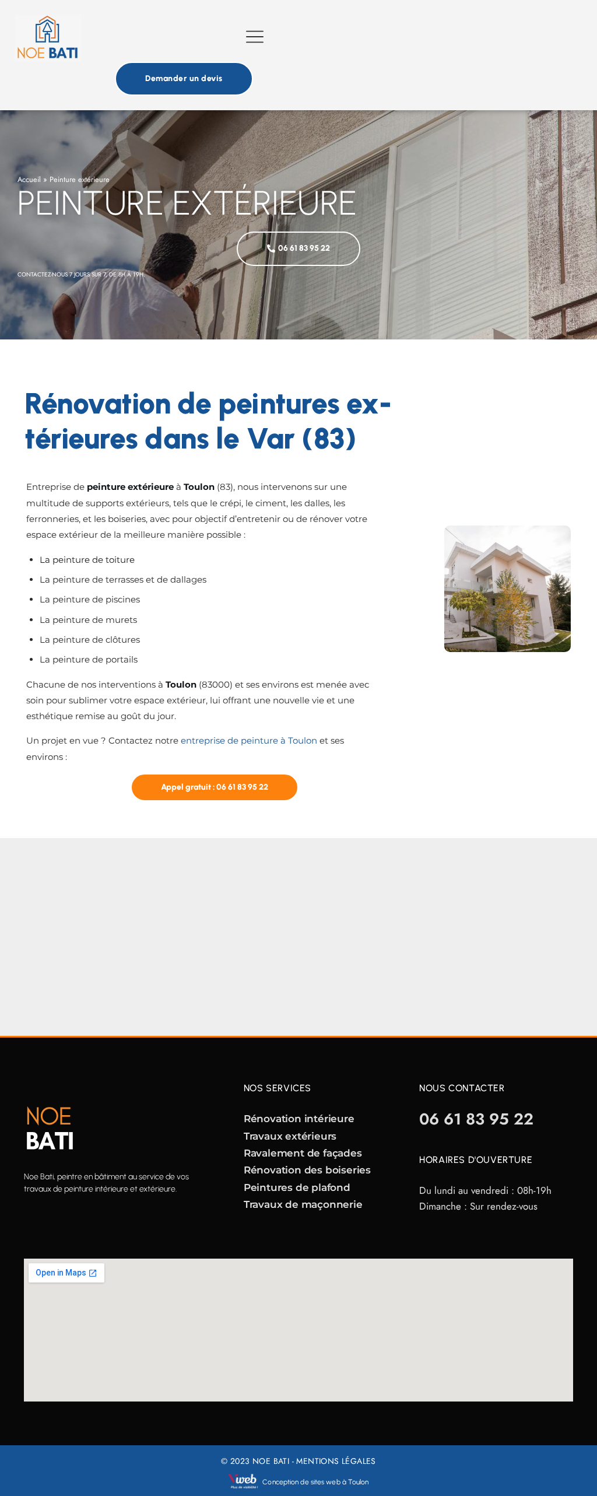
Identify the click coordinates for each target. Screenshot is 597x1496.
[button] (255, 38)
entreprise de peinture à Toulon (249, 740)
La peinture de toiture (87, 559)
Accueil (29, 179)
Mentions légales (335, 1461)
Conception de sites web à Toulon (315, 1482)
